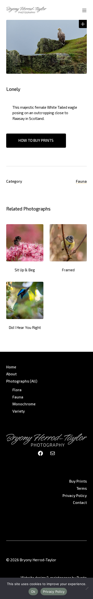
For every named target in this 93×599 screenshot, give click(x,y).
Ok (33, 592)
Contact (80, 502)
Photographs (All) (21, 381)
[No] (86, 588)
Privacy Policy (74, 495)
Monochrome (23, 404)
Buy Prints (78, 481)
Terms (81, 488)
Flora (17, 390)
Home (11, 367)
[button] (83, 24)
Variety (18, 411)
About (11, 374)
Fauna (81, 181)
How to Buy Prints (36, 140)
